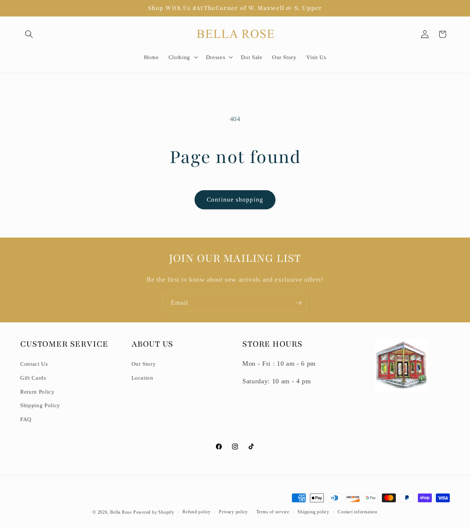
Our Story (143, 364)
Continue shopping (235, 199)
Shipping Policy (40, 405)
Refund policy (196, 511)
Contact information (357, 511)
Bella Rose (121, 512)
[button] (29, 34)
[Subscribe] (298, 302)
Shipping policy (313, 511)
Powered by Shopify (153, 512)
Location (142, 378)
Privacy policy (233, 511)
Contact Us (34, 364)
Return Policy (37, 391)
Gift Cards (33, 378)
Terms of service (272, 511)
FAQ (26, 419)
